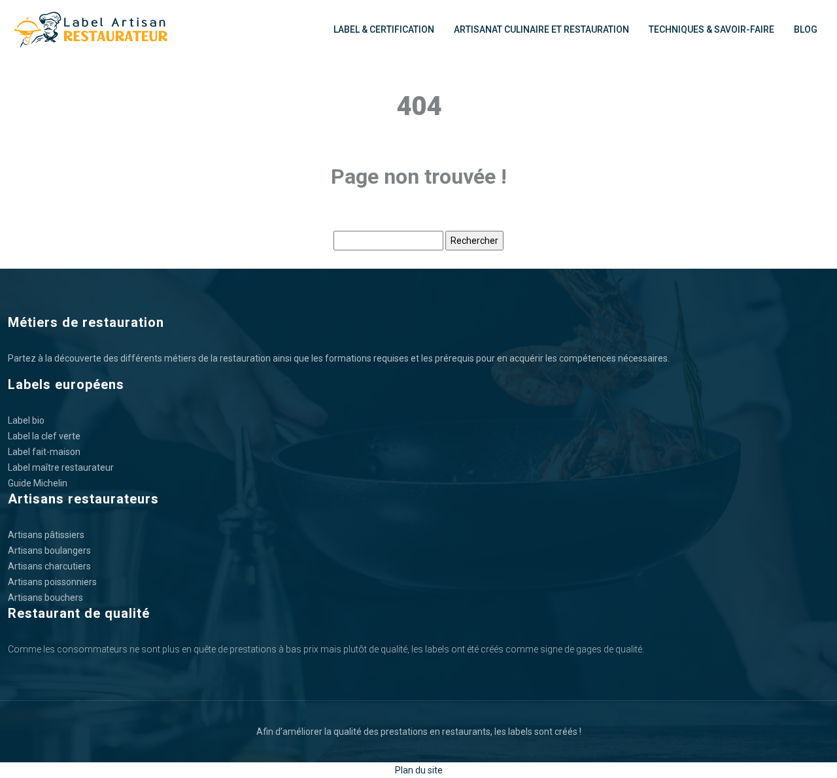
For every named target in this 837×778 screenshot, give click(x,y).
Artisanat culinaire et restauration (541, 29)
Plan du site (419, 770)
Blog (805, 29)
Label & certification (383, 29)
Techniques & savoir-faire (711, 29)
